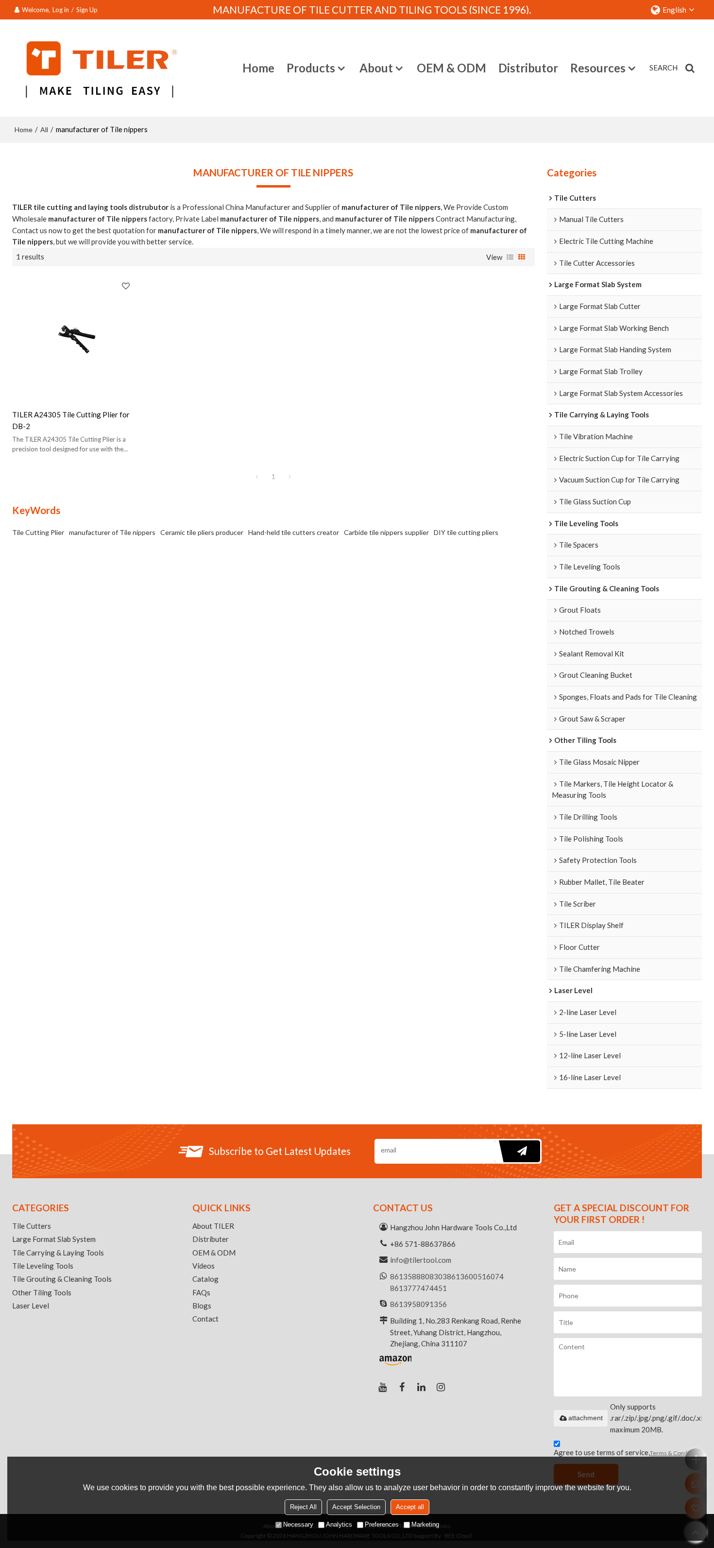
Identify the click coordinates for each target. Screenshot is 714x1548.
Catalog (205, 1278)
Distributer (210, 1239)
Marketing (425, 1525)
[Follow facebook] (402, 1387)
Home (258, 68)
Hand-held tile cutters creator (293, 532)
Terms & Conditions (676, 1453)
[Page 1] (257, 476)
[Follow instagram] (441, 1387)
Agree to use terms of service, (628, 1452)
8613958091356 (418, 1304)
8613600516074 (475, 1276)
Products (311, 68)
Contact (205, 1318)
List (510, 257)
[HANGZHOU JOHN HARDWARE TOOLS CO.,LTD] (98, 68)
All (44, 129)
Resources (598, 68)
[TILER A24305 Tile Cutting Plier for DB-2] (74, 337)
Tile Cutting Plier (38, 532)
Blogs (201, 1305)
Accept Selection (356, 1507)
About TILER (213, 1225)
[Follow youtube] (382, 1387)
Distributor (528, 68)
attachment (585, 1418)
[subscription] (517, 1151)
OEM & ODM (451, 68)
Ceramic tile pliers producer (201, 532)
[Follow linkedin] (421, 1387)
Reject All (303, 1507)
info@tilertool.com (420, 1260)
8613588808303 (418, 1276)
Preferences (382, 1525)
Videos (203, 1265)
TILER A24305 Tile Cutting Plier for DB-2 (71, 420)
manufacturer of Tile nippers (112, 532)
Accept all (410, 1507)
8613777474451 (418, 1288)
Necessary (298, 1525)
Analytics (339, 1525)
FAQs (201, 1292)
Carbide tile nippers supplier (386, 532)
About (376, 68)
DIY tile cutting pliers (466, 532)
